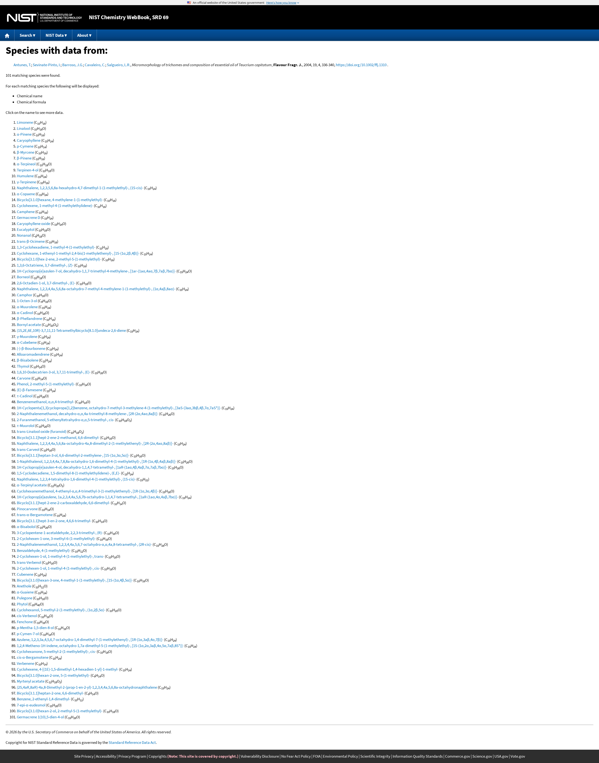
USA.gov (501, 756)
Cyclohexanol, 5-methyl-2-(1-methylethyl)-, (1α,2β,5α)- (61, 609)
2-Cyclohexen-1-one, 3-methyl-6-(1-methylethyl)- (56, 538)
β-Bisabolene (27, 360)
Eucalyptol (25, 229)
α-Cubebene (27, 342)
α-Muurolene (27, 306)
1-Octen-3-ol (27, 300)
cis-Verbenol (27, 615)
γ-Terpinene (26, 181)
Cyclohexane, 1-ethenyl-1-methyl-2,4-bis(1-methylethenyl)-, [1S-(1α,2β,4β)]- (78, 253)
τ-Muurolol (25, 425)
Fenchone (25, 621)
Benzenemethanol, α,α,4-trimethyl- (45, 401)
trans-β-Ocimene (31, 241)
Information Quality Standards (418, 756)
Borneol (23, 276)
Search (26, 35)
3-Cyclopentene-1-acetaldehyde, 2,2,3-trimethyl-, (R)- (60, 532)
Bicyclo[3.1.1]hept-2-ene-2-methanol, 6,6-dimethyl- (58, 437)
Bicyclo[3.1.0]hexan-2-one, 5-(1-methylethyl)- (53, 675)
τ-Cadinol (25, 395)
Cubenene (25, 574)
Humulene (25, 175)
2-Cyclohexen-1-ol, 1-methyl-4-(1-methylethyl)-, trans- (60, 556)
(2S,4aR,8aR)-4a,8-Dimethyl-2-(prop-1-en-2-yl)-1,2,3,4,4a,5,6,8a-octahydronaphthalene (87, 687)
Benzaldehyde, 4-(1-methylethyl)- (44, 550)
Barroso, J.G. (72, 64)
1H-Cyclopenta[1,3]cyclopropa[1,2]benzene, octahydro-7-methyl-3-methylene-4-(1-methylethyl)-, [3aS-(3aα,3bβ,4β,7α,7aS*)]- (119, 407)
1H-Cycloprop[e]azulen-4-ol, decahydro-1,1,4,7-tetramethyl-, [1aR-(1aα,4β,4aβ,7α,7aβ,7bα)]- (92, 467)
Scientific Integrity (375, 756)
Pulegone (24, 597)
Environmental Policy (340, 756)
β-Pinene (24, 158)
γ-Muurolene (27, 336)
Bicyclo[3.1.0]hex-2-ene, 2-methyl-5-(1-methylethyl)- (59, 259)
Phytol (22, 604)
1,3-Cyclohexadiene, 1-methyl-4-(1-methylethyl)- (56, 247)
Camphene (26, 211)
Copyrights (158, 756)
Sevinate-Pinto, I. (47, 64)
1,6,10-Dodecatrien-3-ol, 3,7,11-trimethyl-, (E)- (54, 372)
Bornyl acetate (29, 324)
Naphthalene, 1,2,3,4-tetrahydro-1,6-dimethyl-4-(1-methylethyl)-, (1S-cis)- (76, 479)
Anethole (24, 586)
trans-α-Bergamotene (35, 514)
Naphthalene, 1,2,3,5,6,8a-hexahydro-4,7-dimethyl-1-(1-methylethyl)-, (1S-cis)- (80, 187)
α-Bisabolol (26, 526)
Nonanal (24, 235)
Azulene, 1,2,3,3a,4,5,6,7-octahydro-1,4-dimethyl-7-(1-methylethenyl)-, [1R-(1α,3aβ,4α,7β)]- (90, 639)
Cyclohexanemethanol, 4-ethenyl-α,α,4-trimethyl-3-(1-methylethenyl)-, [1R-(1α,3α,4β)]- (87, 491)
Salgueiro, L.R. (118, 64)
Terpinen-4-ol (27, 170)
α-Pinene (24, 134)
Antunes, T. (22, 64)
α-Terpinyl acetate (32, 485)
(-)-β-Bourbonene (31, 348)
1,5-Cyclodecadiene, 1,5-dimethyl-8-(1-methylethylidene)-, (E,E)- (68, 473)
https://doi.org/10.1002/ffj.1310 (361, 64)
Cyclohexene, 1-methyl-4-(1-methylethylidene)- (55, 205)
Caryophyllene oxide (33, 223)
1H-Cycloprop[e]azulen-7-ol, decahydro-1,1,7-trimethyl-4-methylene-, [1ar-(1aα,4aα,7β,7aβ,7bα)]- (96, 271)
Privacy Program (132, 756)
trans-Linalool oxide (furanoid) (41, 431)
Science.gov (482, 756)
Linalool (23, 128)
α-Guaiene (25, 592)
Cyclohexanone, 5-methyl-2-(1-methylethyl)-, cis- (56, 651)
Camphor (24, 294)
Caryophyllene (28, 140)
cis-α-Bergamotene (32, 657)
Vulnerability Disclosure (260, 756)
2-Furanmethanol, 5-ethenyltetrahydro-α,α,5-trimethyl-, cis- (65, 419)
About (82, 35)
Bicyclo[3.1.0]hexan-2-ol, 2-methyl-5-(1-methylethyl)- (59, 710)
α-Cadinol (25, 312)
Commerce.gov (457, 756)
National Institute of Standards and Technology (44, 17)
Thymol (23, 366)
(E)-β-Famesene (29, 389)
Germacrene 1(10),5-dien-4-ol (40, 717)
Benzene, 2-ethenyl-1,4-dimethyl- (43, 699)
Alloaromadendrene (33, 354)
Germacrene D (28, 217)
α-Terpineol (26, 163)
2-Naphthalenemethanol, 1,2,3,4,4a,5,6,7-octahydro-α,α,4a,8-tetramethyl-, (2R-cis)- (84, 544)
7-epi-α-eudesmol (31, 705)
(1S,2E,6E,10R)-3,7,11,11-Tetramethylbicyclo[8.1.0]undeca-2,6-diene (71, 330)
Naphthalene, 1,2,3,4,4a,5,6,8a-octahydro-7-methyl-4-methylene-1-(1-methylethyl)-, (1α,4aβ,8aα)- (96, 288)
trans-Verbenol (29, 562)
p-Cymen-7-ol (28, 633)
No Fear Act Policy (296, 756)
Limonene (25, 122)
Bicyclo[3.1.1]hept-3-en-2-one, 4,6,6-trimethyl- (54, 520)
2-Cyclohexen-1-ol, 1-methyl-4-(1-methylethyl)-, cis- (58, 568)
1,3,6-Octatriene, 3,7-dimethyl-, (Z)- (45, 265)
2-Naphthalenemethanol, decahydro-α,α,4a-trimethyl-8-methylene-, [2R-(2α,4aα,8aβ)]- (87, 413)
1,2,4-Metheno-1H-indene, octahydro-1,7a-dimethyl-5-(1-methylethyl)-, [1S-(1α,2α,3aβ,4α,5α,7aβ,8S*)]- (100, 645)
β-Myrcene (25, 152)
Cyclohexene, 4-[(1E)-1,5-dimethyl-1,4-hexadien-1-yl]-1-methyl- (67, 669)
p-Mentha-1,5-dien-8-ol (35, 627)
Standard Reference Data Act (132, 742)
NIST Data (55, 35)
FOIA (317, 756)
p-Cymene (25, 146)
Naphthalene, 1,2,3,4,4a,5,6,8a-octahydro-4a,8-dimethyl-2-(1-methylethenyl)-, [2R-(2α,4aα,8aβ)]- (95, 443)
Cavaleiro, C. (95, 64)
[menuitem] (7, 35)
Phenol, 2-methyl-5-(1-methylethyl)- (46, 384)
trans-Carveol (28, 449)
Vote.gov (518, 756)
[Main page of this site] (7, 35)
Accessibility (106, 756)
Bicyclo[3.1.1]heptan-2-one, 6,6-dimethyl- (50, 693)
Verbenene (25, 663)
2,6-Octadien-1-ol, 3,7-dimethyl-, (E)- (46, 283)
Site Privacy (84, 756)
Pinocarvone (27, 508)
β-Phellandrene (29, 318)
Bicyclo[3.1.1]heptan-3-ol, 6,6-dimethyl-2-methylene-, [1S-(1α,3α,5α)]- (73, 455)
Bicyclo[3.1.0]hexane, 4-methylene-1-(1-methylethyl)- (60, 199)
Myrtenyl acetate (30, 681)
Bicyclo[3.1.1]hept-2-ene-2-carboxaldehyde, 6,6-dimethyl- (63, 502)
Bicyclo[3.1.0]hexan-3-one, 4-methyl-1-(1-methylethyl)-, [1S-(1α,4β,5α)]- (75, 580)
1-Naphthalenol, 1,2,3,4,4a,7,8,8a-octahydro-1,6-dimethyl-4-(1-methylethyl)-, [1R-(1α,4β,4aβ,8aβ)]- (96, 461)
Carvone (24, 378)
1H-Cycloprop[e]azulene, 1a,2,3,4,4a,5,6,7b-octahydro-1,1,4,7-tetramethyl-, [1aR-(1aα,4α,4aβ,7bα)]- (97, 496)
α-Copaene (26, 193)
